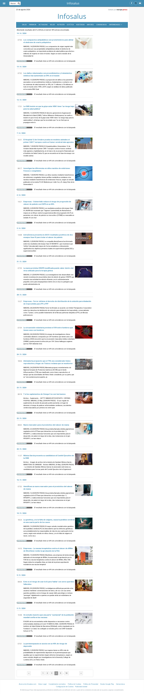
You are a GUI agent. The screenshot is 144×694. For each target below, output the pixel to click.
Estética (70, 25)
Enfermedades (114, 25)
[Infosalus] (72, 18)
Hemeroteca (120, 684)
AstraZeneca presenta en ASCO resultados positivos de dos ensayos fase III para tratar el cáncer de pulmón (48, 236)
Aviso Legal (42, 684)
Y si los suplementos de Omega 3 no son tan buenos (44, 394)
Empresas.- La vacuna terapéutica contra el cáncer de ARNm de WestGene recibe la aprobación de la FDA (48, 549)
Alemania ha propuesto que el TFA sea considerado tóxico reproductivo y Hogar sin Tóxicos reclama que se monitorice (48, 362)
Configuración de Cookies (65, 686)
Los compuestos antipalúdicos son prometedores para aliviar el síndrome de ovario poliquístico (48, 41)
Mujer (52, 25)
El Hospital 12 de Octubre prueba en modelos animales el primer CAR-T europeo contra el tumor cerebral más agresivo (48, 141)
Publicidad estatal (81, 686)
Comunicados (101, 25)
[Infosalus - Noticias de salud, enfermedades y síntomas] (73, 3)
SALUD (24, 25)
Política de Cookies (74, 684)
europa (122, 9)
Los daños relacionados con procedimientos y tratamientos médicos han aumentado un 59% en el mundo (47, 74)
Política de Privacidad (90, 684)
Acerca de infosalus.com (27, 684)
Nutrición (61, 25)
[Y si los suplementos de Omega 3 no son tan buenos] (83, 401)
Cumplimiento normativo (57, 684)
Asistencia (80, 25)
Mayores (90, 25)
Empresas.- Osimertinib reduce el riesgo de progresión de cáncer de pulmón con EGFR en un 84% (47, 202)
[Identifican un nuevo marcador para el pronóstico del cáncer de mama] (83, 494)
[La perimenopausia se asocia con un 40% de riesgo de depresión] (83, 652)
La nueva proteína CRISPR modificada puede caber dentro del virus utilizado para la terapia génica (48, 269)
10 (66, 673)
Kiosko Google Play (107, 684)
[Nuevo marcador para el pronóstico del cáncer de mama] (83, 432)
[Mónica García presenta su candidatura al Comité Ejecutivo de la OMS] (83, 462)
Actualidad (43, 25)
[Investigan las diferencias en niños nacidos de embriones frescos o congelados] (83, 176)
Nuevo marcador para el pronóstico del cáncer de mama (46, 425)
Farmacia (32, 25)
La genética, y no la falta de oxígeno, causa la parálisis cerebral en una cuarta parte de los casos (48, 521)
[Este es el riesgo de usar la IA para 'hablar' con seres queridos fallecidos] (83, 590)
